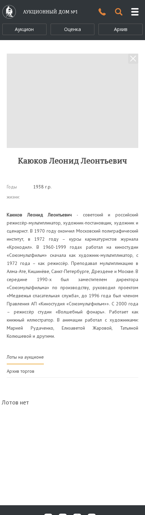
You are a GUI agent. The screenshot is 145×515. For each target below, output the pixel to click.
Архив (120, 29)
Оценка (72, 29)
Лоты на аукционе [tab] (25, 357)
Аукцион (24, 29)
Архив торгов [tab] (20, 371)
